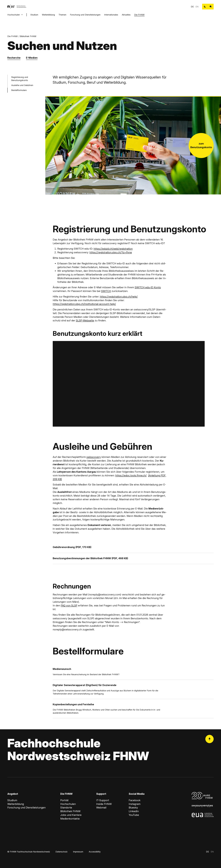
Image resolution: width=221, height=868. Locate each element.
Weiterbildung (48, 15)
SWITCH (106, 291)
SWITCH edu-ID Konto (148, 287)
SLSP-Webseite (85, 320)
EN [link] (197, 6)
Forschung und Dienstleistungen (85, 15)
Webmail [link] (101, 807)
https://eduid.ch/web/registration (113, 248)
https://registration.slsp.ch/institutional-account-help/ (84, 303)
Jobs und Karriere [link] (70, 814)
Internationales (111, 15)
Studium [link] (12, 800)
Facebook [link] (134, 800)
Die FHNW (139, 15)
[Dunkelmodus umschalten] (205, 6)
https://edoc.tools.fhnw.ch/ (131, 475)
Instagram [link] (134, 803)
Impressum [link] (78, 851)
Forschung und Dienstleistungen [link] (26, 807)
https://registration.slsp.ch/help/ (119, 296)
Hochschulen (13, 15)
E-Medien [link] (32, 57)
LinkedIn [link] (134, 811)
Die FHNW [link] (12, 36)
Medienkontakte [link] (70, 818)
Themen (62, 15)
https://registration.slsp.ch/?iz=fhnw (110, 252)
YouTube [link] (134, 814)
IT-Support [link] (102, 800)
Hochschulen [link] (68, 803)
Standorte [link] (66, 807)
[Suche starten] (211, 6)
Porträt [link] (64, 800)
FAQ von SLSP (69, 605)
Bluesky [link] (133, 807)
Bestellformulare (19, 90)
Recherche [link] (13, 57)
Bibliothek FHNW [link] (28, 36)
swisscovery (93, 456)
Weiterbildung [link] (15, 803)
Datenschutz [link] (61, 851)
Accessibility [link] (95, 851)
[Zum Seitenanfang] (209, 739)
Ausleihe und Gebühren (22, 85)
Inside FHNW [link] (104, 803)
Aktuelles (126, 15)
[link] (16, 6)
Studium (34, 15)
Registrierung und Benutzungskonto (19, 78)
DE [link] (192, 6)
